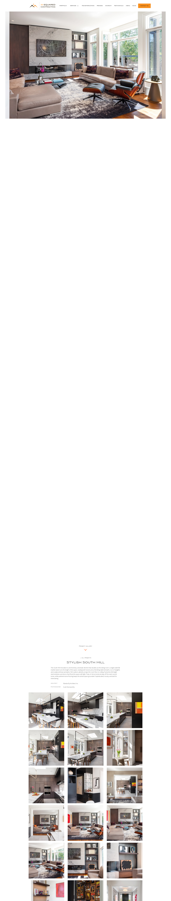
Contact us (144, 5)
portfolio (63, 5)
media (128, 5)
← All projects (85, 658)
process (100, 5)
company (108, 5)
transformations (88, 5)
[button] (74, 6)
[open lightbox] (46, 710)
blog (134, 5)
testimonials (118, 5)
